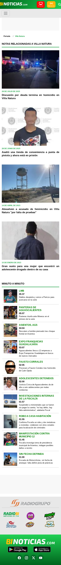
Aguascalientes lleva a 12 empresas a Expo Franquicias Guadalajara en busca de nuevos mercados (36, 353)
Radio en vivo (51, 6)
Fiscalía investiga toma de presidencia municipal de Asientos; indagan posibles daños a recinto (36, 445)
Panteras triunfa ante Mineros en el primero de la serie (34, 317)
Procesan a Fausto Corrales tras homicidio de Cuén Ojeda (37, 369)
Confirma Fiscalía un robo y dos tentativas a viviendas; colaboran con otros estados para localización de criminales (37, 425)
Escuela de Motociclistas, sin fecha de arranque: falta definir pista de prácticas (36, 461)
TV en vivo (40, 6)
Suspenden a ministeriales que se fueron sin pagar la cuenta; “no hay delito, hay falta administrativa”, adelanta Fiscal (36, 407)
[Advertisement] (30, 20)
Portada (7, 36)
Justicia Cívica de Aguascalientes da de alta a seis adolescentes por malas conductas (36, 387)
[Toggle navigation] (5, 13)
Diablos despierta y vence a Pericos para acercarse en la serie (36, 298)
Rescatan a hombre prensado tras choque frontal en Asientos (37, 332)
